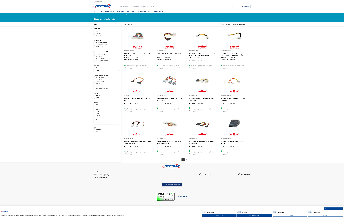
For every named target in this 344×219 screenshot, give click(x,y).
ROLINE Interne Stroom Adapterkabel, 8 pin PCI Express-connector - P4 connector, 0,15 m (202, 55)
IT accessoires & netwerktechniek (114, 15)
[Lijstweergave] (219, 24)
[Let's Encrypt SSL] (182, 196)
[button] (5, 209)
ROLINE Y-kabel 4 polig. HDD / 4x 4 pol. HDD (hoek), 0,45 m (169, 142)
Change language (98, 1)
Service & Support (144, 11)
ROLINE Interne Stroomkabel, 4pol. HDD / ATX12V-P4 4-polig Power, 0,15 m (234, 54)
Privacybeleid (196, 209)
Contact (130, 11)
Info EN (248, 1)
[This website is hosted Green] (166, 196)
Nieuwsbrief (158, 11)
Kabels (125, 15)
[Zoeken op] (232, 6)
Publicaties (109, 11)
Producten (98, 11)
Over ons (120, 11)
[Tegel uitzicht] (216, 24)
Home (95, 15)
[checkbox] (204, 212)
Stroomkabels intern (129, 50)
